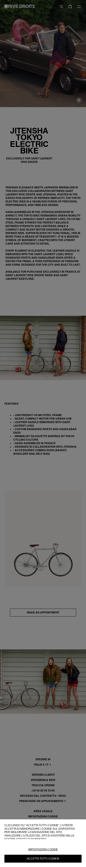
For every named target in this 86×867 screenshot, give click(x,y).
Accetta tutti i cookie (43, 858)
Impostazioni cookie (43, 849)
